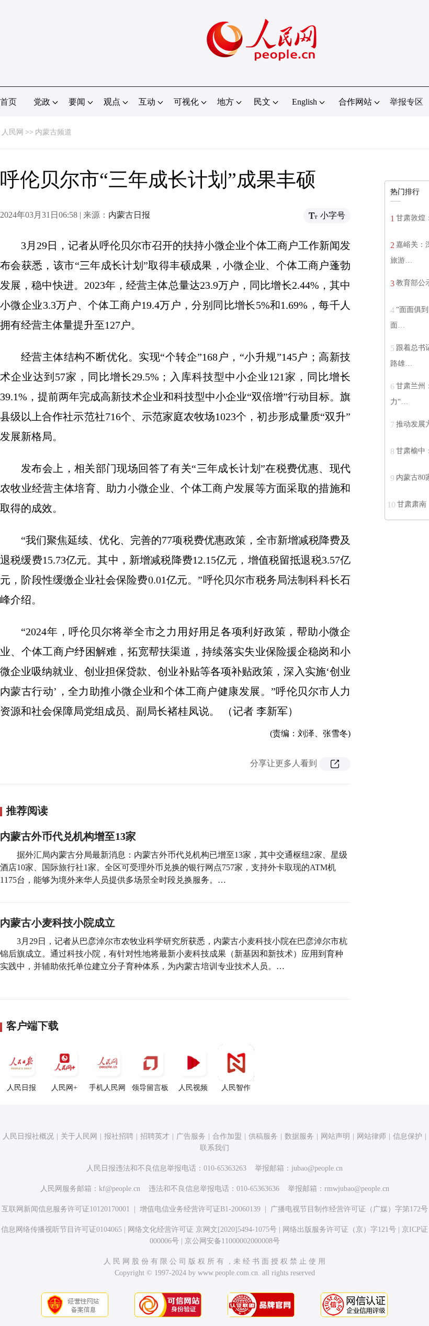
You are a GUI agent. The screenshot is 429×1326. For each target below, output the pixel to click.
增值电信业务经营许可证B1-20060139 (200, 1209)
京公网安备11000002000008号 (232, 1241)
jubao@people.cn (317, 1168)
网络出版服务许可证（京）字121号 (339, 1229)
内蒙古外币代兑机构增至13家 (68, 836)
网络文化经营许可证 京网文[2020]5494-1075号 (202, 1229)
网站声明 (335, 1136)
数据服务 (299, 1136)
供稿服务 (263, 1136)
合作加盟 (227, 1136)
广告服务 (191, 1136)
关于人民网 (79, 1136)
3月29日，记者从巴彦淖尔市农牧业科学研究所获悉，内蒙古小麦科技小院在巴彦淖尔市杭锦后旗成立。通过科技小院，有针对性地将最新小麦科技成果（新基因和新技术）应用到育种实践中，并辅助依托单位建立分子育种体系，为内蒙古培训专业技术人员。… (173, 954)
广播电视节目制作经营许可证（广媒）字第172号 (349, 1209)
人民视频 (193, 1088)
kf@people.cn (119, 1189)
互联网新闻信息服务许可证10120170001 (66, 1209)
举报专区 (406, 101)
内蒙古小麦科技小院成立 (57, 922)
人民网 (13, 132)
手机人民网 (107, 1088)
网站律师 (371, 1136)
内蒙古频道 (53, 132)
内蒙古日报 (129, 214)
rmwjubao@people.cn (356, 1189)
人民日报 (21, 1088)
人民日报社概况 (28, 1136)
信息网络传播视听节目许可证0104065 (61, 1229)
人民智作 (236, 1088)
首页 (8, 101)
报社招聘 (118, 1136)
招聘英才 (155, 1136)
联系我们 (214, 1148)
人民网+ (64, 1088)
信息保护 (407, 1136)
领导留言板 (150, 1088)
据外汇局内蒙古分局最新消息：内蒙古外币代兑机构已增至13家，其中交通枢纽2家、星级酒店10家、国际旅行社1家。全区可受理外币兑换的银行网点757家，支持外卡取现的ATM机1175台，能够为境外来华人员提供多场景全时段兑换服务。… (173, 867)
